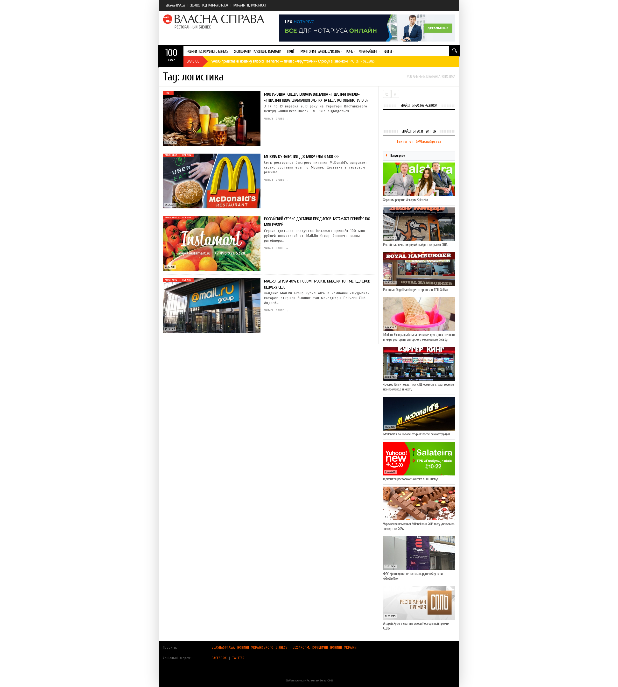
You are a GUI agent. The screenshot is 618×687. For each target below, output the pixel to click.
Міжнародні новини (178, 155)
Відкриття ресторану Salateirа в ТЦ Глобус (410, 479)
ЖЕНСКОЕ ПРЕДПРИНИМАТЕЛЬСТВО (209, 5)
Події (168, 93)
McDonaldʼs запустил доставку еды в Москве (301, 156)
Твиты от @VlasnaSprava (418, 141)
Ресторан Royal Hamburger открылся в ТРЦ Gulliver (415, 290)
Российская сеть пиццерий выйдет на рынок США (415, 245)
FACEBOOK (219, 658)
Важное (193, 61)
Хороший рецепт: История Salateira (405, 200)
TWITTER (238, 658)
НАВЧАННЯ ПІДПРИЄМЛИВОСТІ (249, 5)
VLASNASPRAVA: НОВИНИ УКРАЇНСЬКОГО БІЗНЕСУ (250, 647)
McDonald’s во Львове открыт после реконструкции (416, 434)
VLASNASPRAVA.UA (175, 5)
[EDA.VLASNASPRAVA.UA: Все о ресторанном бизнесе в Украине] (214, 21)
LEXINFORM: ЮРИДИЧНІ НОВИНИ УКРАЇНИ (325, 647)
